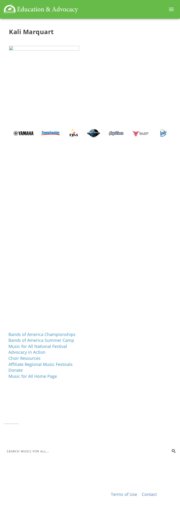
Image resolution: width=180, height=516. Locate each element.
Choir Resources (24, 358)
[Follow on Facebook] (7, 435)
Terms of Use (124, 494)
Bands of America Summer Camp (41, 340)
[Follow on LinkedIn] (26, 435)
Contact (11, 421)
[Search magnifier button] (173, 451)
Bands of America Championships (41, 334)
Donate (15, 370)
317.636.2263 (43, 409)
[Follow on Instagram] (16, 435)
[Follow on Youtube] (35, 435)
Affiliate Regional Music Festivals (40, 364)
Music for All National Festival (37, 346)
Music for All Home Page (32, 376)
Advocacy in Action (26, 352)
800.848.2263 (35, 415)
